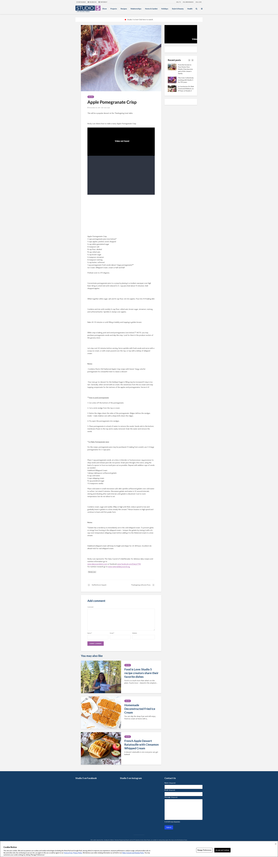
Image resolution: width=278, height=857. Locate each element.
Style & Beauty (178, 9)
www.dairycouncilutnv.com (97, 564)
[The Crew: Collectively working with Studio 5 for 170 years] (172, 80)
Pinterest (103, 2)
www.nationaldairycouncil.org (119, 567)
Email (112, 633)
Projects (113, 9)
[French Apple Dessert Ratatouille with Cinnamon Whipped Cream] (101, 748)
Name (89, 633)
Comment (90, 607)
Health (189, 9)
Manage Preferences (204, 850)
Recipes (124, 9)
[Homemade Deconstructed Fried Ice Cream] (101, 712)
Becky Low (92, 572)
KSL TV (178, 2)
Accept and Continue (222, 850)
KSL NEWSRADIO (188, 2)
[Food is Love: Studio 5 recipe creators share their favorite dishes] (101, 677)
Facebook (92, 2)
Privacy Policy (77, 853)
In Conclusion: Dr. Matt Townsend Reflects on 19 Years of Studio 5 (186, 88)
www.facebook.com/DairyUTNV (129, 564)
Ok (275, 844)
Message (171, 797)
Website (134, 633)
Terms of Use (68, 853)
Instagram (82, 2)
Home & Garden (151, 9)
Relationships (136, 9)
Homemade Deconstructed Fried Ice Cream (139, 708)
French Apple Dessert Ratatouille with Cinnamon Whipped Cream (141, 744)
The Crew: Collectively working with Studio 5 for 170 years (186, 80)
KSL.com (198, 2)
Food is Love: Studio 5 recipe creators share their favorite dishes (141, 673)
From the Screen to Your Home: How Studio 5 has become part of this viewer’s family (185, 69)
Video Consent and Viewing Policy (133, 853)
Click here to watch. (146, 20)
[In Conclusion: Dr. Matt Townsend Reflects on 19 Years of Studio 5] (172, 88)
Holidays (164, 9)
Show (104, 9)
